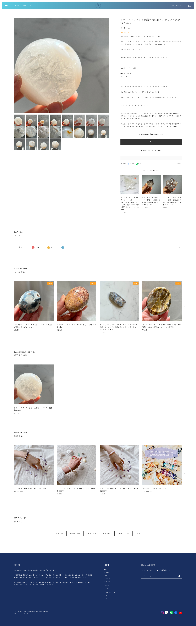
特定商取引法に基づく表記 (34, 611)
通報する (179, 164)
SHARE (132, 164)
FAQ (105, 595)
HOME (31, 5)
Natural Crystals (75, 533)
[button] (184, 307)
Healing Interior (59, 533)
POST (124, 164)
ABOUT (17, 5)
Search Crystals (108, 533)
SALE (128, 533)
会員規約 (45, 611)
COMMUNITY (108, 578)
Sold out (151, 142)
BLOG (24, 5)
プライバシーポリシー (20, 611)
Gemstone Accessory (92, 533)
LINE (140, 164)
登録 (179, 576)
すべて (21, 247)
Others (120, 533)
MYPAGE (107, 589)
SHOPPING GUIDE (109, 592)
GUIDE (107, 585)
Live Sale (138, 533)
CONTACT (107, 598)
